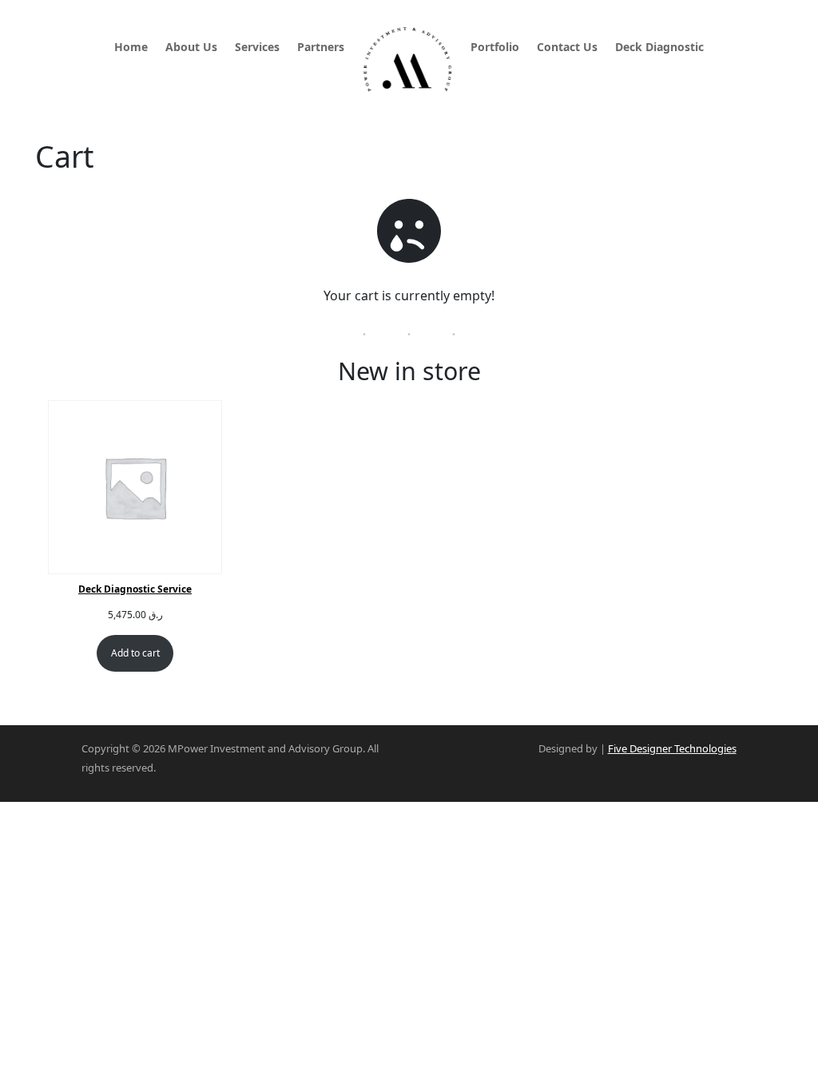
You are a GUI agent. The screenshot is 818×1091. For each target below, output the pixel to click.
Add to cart (135, 653)
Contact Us (567, 48)
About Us (191, 48)
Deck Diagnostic (659, 48)
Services (257, 48)
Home (131, 48)
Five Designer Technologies (672, 748)
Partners (320, 48)
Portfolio (495, 48)
